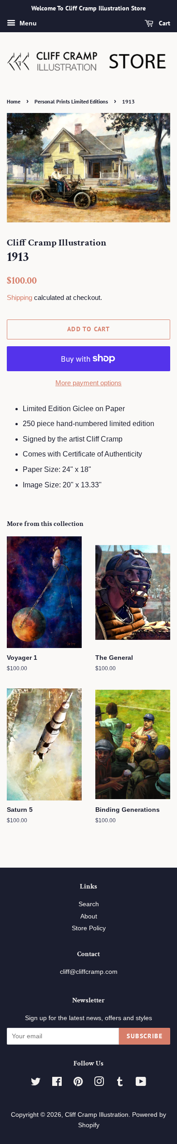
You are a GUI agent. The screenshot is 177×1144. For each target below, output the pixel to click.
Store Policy (89, 928)
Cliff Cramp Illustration (96, 1114)
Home (13, 101)
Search (89, 904)
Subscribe (144, 1036)
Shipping (19, 297)
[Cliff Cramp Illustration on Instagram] (99, 1083)
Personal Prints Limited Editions (71, 101)
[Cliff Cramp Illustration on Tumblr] (120, 1083)
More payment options (88, 383)
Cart (163, 23)
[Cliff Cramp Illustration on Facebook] (57, 1083)
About (88, 916)
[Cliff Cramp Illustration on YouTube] (141, 1083)
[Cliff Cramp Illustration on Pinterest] (78, 1083)
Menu (27, 23)
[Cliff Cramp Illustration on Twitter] (36, 1083)
